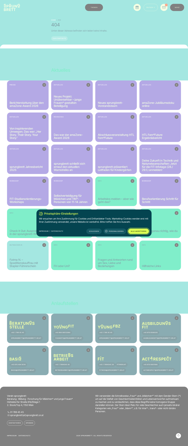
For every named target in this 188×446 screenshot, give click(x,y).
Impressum (44, 231)
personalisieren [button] (116, 231)
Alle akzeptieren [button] (138, 231)
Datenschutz (57, 231)
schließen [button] (94, 231)
